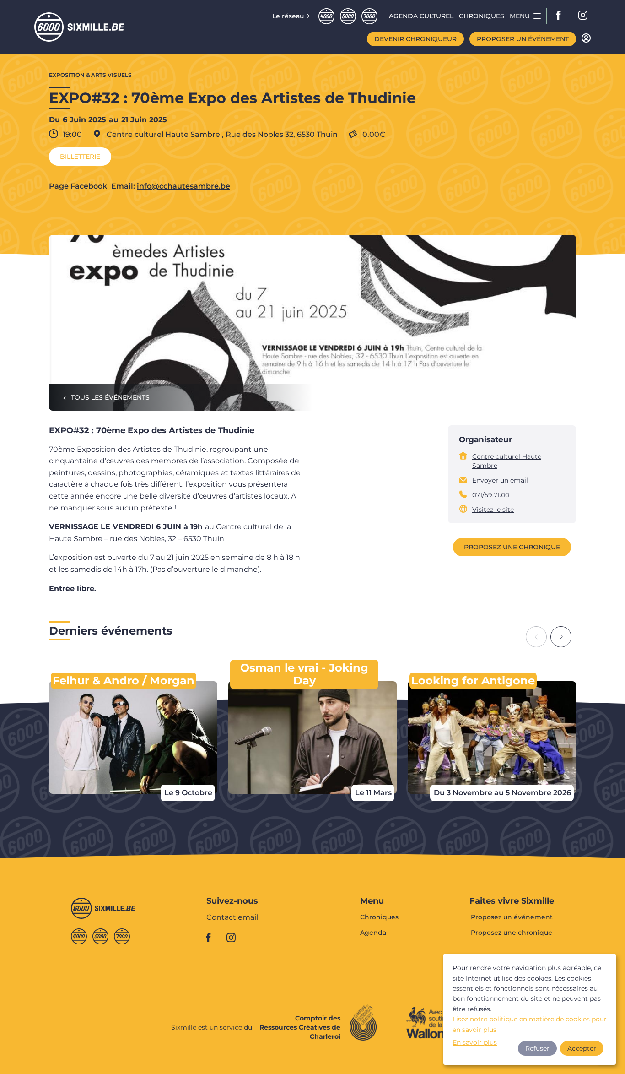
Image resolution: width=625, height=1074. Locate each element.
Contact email (232, 918)
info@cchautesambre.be (183, 186)
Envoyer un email (500, 480)
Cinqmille (348, 16)
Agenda (373, 932)
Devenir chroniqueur (415, 39)
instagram (583, 16)
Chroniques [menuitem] (481, 16)
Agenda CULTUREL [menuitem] (421, 16)
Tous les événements (110, 397)
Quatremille (326, 16)
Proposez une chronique (512, 547)
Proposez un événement (512, 917)
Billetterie (80, 156)
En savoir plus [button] (475, 1042)
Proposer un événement (523, 39)
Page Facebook (78, 186)
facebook (561, 16)
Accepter (581, 1048)
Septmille (369, 16)
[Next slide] (560, 636)
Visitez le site (493, 509)
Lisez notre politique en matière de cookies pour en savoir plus (530, 1024)
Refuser (537, 1048)
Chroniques (379, 917)
